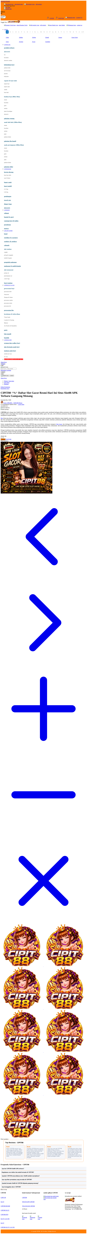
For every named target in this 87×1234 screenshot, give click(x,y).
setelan (5, 108)
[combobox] (8, 369)
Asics (7, 41)
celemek (6, 245)
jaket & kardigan (8, 111)
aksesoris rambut (8, 60)
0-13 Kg (6, 189)
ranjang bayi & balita (11, 221)
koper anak (8, 182)
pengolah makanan (10, 262)
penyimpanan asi (8, 276)
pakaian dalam (7, 137)
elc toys (6, 356)
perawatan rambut (8, 300)
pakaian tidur (7, 67)
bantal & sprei (9, 217)
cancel (3, 372)
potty (5, 330)
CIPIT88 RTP (4, 1214)
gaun (5, 105)
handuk (6, 338)
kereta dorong (8, 172)
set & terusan (7, 70)
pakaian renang (9, 118)
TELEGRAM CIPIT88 (28, 1206)
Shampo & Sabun (8, 297)
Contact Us (79, 17)
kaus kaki (6, 92)
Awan (33, 41)
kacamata (6, 57)
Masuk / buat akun (9, 381)
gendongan (7, 196)
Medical (6, 323)
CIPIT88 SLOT (5, 1210)
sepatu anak (7, 86)
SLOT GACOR (5, 1219)
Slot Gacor (59, 424)
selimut (6, 213)
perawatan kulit (7, 291)
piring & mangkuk (8, 255)
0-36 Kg (6, 192)
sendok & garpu (8, 258)
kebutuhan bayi (9, 65)
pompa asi (6, 273)
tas (4, 54)
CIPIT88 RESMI (5, 1206)
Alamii (47, 37)
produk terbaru (9, 48)
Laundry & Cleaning (9, 320)
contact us (79, 25)
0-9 (83, 32)
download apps (18, 4)
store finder (62, 25)
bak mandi (7, 334)
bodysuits (6, 76)
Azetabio (47, 41)
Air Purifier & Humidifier (10, 326)
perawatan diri (7, 306)
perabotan (7, 224)
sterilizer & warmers (11, 238)
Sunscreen (6, 294)
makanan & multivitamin (12, 266)
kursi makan (8, 283)
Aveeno (21, 41)
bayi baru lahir (7, 175)
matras (6, 228)
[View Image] (22, 966)
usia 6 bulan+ (7, 178)
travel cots (7, 200)
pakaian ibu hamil (10, 141)
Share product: (4, 441)
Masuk (3, 364)
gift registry (38, 4)
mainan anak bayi (10, 351)
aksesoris (6, 114)
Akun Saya (4, 362)
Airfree (34, 37)
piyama (6, 73)
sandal (5, 89)
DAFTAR (61, 18)
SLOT (2, 1202)
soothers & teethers (10, 241)
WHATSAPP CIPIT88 (28, 1202)
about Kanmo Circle (22, 25)
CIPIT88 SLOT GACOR (8, 1227)
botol (5, 234)
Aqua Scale (74, 37)
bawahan (6, 102)
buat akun (6, 382)
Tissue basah (7, 317)
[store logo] (14, 22)
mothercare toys (8, 353)
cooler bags (7, 278)
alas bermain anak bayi (11, 347)
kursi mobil (8, 186)
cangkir (6, 252)
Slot (2, 418)
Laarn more (21, 404)
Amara (60, 37)
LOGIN (52, 18)
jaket (5, 134)
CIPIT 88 (3, 1197)
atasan (5, 99)
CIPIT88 (24, 1197)
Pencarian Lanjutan (6, 370)
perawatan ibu (9, 310)
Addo (7, 37)
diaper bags (8, 204)
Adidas (21, 37)
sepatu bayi (6, 83)
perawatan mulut (8, 303)
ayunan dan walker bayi (12, 343)
